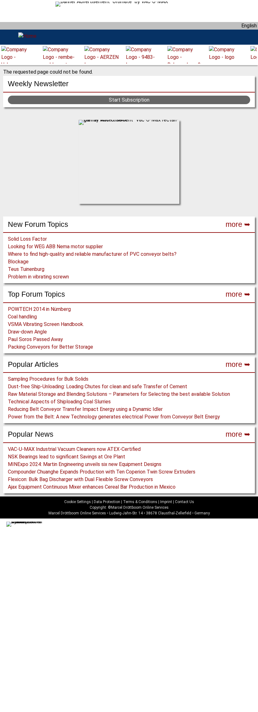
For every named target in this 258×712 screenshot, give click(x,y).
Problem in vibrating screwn (38, 277)
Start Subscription (129, 100)
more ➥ (238, 224)
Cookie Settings (77, 502)
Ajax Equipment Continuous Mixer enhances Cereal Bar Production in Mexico (92, 487)
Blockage (18, 262)
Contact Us (184, 502)
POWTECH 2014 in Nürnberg (39, 309)
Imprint (166, 502)
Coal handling (22, 317)
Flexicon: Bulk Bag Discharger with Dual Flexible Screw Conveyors (80, 479)
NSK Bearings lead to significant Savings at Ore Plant (66, 457)
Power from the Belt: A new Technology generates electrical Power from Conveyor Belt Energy (114, 417)
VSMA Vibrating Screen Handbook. (46, 324)
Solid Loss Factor (27, 239)
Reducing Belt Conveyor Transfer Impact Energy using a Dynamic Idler (85, 409)
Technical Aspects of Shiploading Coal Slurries (59, 402)
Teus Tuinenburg (26, 269)
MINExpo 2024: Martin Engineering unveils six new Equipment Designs (84, 464)
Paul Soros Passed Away (35, 339)
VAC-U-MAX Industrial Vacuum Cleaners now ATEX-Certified (74, 449)
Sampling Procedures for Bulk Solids (48, 379)
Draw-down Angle (27, 332)
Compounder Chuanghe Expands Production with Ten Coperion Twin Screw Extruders (101, 472)
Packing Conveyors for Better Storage (50, 347)
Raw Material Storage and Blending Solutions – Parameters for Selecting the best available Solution (119, 394)
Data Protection (107, 502)
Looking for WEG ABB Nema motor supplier (55, 246)
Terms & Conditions (140, 502)
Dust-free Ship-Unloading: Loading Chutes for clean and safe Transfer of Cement (97, 387)
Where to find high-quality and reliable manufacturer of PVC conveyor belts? (92, 254)
